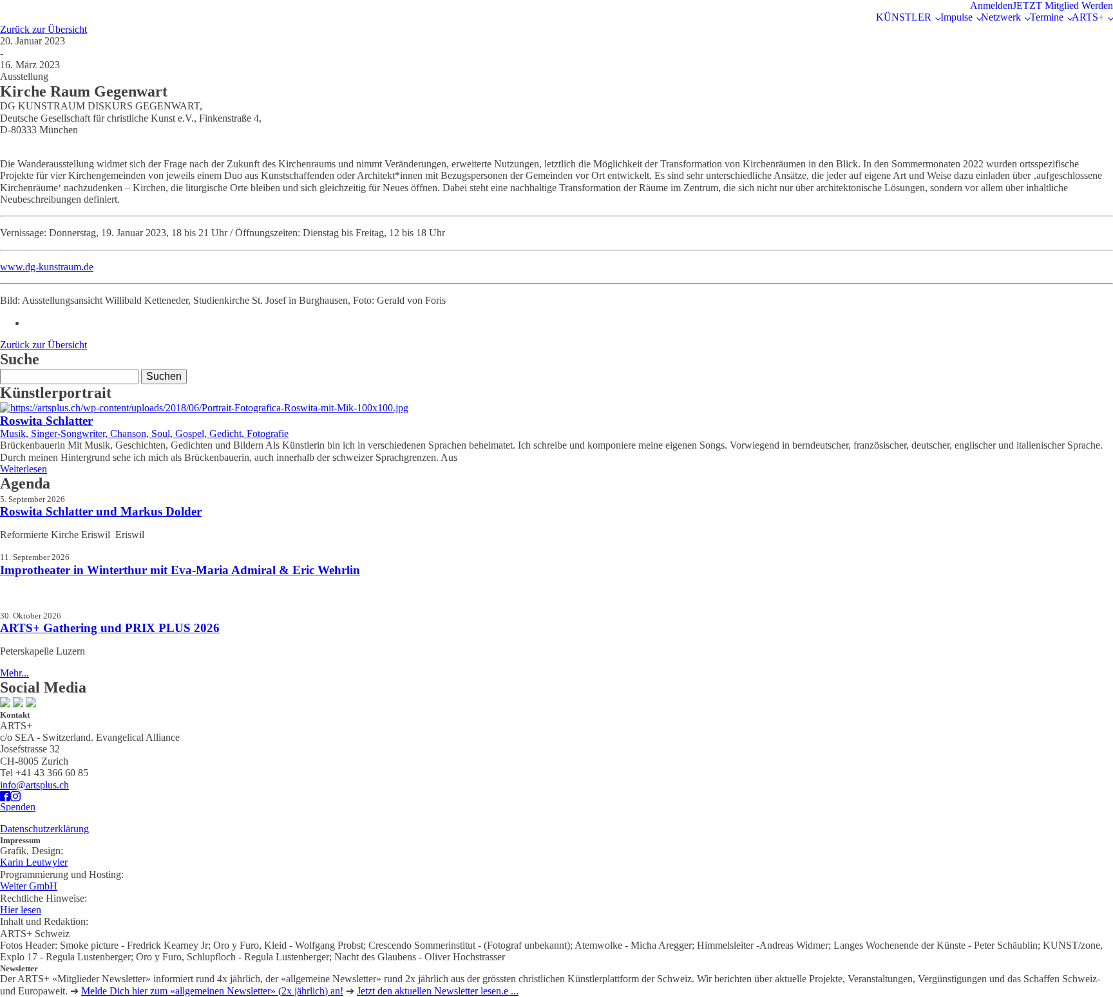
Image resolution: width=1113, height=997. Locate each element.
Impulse (956, 17)
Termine (1046, 17)
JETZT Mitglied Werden (1063, 5)
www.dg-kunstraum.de (46, 266)
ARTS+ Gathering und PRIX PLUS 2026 (110, 628)
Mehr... (14, 672)
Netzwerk (1001, 17)
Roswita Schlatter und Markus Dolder (101, 511)
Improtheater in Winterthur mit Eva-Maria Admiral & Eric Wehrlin (180, 570)
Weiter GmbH (28, 886)
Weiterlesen (23, 468)
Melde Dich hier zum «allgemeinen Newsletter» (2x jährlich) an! (212, 990)
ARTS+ (1088, 17)
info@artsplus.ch (34, 784)
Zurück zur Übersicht (43, 29)
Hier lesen (20, 909)
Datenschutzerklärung (44, 828)
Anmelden (991, 5)
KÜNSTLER (903, 17)
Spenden (17, 806)
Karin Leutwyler (34, 862)
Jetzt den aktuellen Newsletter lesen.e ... (437, 990)
